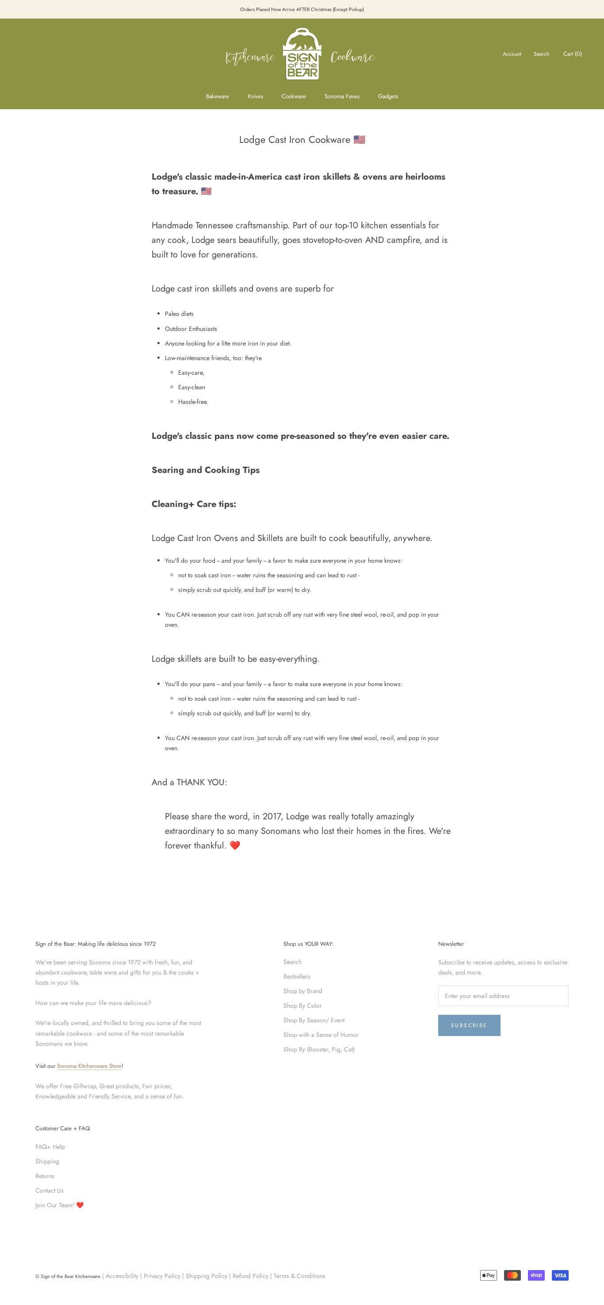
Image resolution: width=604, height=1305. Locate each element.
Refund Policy (250, 1275)
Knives (255, 96)
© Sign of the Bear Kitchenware (67, 1276)
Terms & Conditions (299, 1275)
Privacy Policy (162, 1275)
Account (512, 54)
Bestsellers (296, 976)
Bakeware (217, 96)
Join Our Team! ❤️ (59, 1205)
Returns (44, 1175)
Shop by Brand (302, 990)
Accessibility (122, 1275)
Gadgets (388, 96)
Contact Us (49, 1190)
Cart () (572, 54)
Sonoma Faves (342, 96)
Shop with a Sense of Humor (321, 1034)
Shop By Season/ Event (313, 1020)
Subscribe (469, 1025)
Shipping (47, 1161)
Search (541, 54)
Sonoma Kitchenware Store (89, 1066)
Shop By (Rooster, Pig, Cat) (319, 1049)
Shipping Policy (206, 1275)
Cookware (294, 96)
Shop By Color (302, 1005)
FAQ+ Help (50, 1146)
